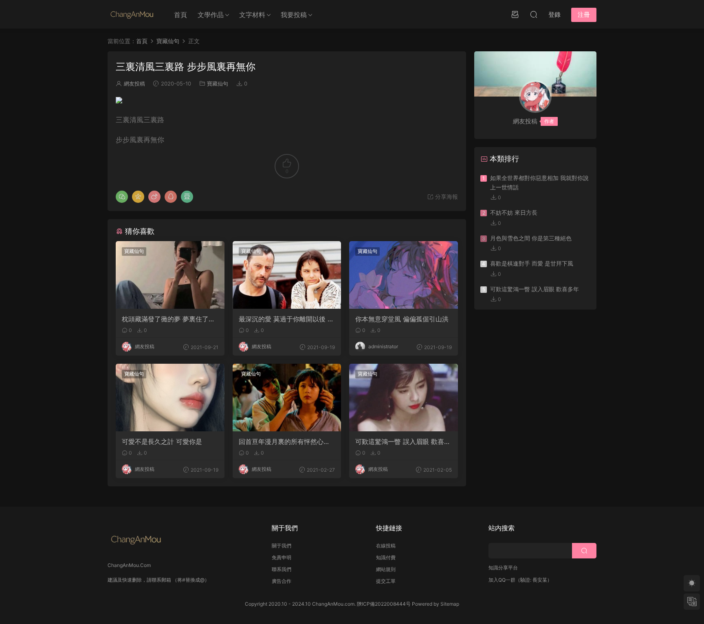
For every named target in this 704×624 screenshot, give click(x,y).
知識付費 (386, 557)
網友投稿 (134, 83)
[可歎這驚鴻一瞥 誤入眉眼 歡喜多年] (403, 397)
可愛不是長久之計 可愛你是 (162, 441)
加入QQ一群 (501, 580)
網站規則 (386, 569)
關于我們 (281, 546)
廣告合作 (281, 581)
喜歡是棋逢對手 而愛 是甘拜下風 (531, 263)
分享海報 (445, 196)
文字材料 (252, 15)
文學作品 (211, 15)
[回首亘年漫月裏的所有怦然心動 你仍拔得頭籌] (287, 397)
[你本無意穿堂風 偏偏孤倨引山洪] (403, 275)
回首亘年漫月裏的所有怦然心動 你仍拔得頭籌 (284, 441)
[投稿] (515, 14)
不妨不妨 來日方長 (513, 212)
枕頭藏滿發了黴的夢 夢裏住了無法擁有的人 (168, 319)
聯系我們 (281, 569)
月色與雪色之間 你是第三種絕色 (531, 238)
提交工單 (386, 581)
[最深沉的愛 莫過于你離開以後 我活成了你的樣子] (287, 275)
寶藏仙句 (217, 83)
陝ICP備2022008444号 (384, 604)
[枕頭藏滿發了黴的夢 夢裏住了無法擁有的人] (170, 275)
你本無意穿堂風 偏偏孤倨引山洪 (402, 319)
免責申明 (281, 557)
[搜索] (534, 14)
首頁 (180, 15)
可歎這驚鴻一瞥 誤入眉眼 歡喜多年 (403, 441)
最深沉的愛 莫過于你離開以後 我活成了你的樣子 (286, 319)
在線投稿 (386, 546)
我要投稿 (294, 15)
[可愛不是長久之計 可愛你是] (170, 397)
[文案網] (132, 14)
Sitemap (449, 604)
